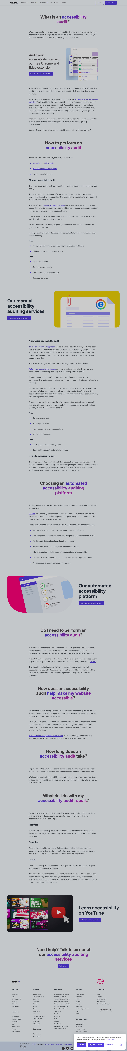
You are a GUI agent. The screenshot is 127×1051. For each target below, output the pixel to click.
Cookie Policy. (110, 1040)
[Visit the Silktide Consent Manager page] (121, 1045)
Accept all (81, 1044)
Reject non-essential (96, 1044)
